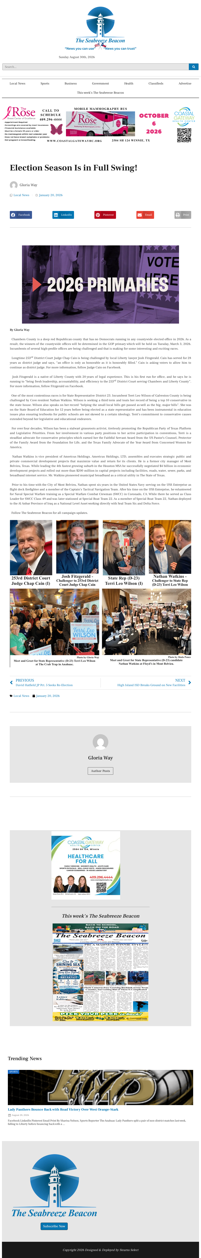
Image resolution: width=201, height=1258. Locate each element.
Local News (17, 83)
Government (100, 83)
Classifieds (156, 83)
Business (71, 83)
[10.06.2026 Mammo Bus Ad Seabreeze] (100, 143)
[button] (21, 215)
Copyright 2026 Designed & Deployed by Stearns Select (100, 1250)
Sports (45, 83)
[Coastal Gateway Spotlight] (85, 899)
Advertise (185, 83)
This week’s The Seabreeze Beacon (100, 93)
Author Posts (100, 771)
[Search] (193, 67)
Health (128, 83)
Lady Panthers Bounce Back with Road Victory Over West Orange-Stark (63, 1109)
